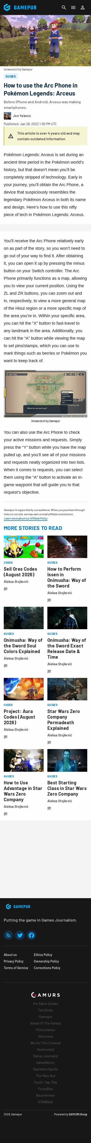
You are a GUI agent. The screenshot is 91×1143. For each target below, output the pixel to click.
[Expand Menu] (73, 7)
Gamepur (45, 1017)
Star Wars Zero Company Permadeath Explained (63, 719)
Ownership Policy (46, 961)
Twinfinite (45, 1010)
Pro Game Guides (45, 1004)
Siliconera (45, 1036)
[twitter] (20, 935)
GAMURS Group (78, 1114)
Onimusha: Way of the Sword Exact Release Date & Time (66, 648)
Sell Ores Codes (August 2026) (20, 571)
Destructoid (45, 1049)
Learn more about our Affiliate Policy (25, 518)
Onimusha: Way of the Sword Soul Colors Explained (23, 645)
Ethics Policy (43, 955)
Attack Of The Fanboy (45, 1023)
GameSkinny (45, 1063)
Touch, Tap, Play (45, 1082)
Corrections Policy (47, 968)
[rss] (8, 935)
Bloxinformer (45, 1095)
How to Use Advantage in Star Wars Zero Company (23, 791)
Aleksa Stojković (16, 582)
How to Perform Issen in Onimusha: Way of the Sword (66, 577)
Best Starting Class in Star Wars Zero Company (67, 788)
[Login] (82, 7)
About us (10, 955)
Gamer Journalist (45, 1056)
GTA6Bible (45, 1102)
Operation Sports (45, 1069)
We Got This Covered (45, 1043)
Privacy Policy (14, 961)
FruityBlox (45, 1089)
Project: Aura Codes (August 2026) (19, 716)
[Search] (64, 7)
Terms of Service (16, 968)
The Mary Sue (45, 1076)
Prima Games (45, 1030)
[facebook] (31, 935)
